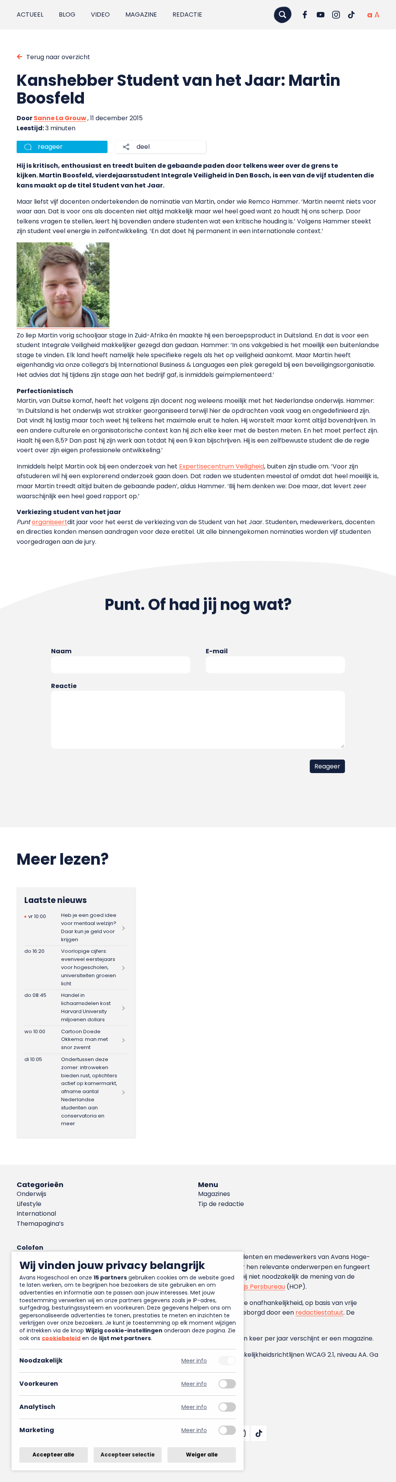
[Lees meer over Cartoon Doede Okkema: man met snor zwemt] (75, 1039)
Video (100, 14)
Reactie (64, 685)
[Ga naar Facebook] (305, 14)
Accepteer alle (53, 1454)
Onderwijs (31, 1193)
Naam (61, 651)
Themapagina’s (40, 1223)
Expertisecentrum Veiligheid (221, 466)
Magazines (214, 1193)
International (36, 1213)
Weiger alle (202, 1454)
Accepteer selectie (128, 1454)
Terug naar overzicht (58, 57)
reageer (50, 146)
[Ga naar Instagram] (336, 14)
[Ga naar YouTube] (320, 14)
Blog (67, 14)
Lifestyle (29, 1203)
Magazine (141, 14)
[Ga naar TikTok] (351, 14)
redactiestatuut (319, 1312)
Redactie (187, 14)
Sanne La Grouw (60, 118)
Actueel (30, 14)
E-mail (217, 651)
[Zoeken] (282, 14)
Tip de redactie (221, 1203)
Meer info (194, 1360)
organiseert (49, 522)
